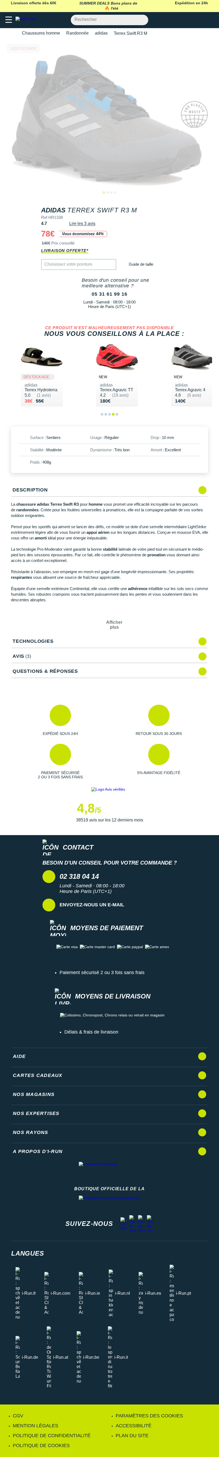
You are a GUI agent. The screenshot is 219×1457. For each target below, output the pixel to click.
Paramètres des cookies (149, 1415)
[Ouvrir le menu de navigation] (8, 20)
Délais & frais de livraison (91, 1032)
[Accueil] (13, 33)
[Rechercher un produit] (141, 20)
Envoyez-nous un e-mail (92, 904)
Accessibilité (133, 1425)
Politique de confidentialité (52, 1435)
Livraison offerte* (64, 250)
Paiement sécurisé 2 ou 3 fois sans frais (102, 972)
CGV (18, 1415)
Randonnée (77, 33)
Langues (27, 1253)
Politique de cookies (41, 1445)
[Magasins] (188, 20)
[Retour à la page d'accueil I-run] (27, 20)
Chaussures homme (41, 33)
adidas (101, 33)
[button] (60, 720)
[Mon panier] (209, 20)
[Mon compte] (199, 20)
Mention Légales (35, 1425)
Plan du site (132, 1435)
